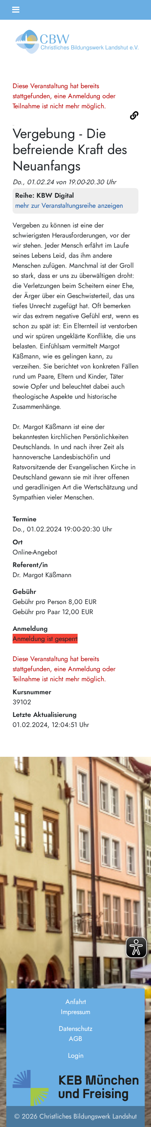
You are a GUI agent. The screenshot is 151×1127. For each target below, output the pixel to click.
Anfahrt (75, 1002)
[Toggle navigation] (16, 9)
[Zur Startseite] (75, 44)
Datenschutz (75, 1028)
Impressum (75, 1012)
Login (75, 1055)
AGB (75, 1038)
